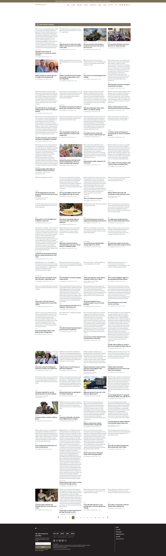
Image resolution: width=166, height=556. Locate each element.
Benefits (109, 130)
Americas (85, 42)
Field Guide (79, 5)
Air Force (37, 415)
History (86, 5)
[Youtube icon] (65, 541)
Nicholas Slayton (46, 172)
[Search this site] (116, 5)
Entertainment (87, 241)
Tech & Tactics (93, 5)
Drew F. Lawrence (88, 281)
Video (67, 534)
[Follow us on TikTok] (127, 5)
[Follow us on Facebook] (120, 5)
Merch (104, 5)
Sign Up (43, 547)
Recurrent (57, 547)
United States (38, 49)
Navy (36, 365)
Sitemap (54, 537)
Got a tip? (110, 5)
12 (103, 517)
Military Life (37, 73)
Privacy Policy (68, 1)
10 (95, 517)
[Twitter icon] (57, 541)
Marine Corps (62, 105)
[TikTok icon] (63, 541)
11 (99, 517)
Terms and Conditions (62, 537)
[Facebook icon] (54, 541)
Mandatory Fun (87, 196)
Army (60, 73)
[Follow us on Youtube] (129, 5)
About (62, 534)
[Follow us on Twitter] (122, 5)
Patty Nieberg (38, 56)
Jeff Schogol (45, 197)
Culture (73, 5)
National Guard (62, 158)
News (68, 5)
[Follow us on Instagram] (124, 5)
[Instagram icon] (60, 541)
